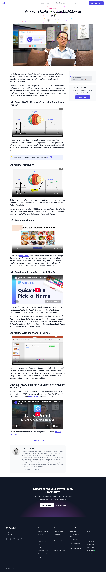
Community (73, 531)
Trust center (90, 554)
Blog (55, 537)
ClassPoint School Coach (76, 540)
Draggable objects (43, 557)
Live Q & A (41, 544)
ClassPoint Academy (75, 548)
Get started (57, 534)
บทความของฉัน (33, 397)
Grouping (41, 547)
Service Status (90, 550)
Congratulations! (76, 77)
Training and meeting (59, 550)
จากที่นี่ (49, 157)
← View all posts (38, 440)
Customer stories (58, 540)
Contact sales (61, 505)
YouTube (56, 544)
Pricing (88, 534)
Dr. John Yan (30, 449)
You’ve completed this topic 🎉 (79, 79)
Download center (58, 531)
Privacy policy (90, 541)
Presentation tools (42, 538)
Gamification (41, 534)
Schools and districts (59, 547)
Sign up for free (47, 505)
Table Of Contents (75, 73)
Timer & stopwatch (43, 550)
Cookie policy (90, 547)
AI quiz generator (42, 541)
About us (89, 531)
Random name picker (43, 554)
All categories (21, 3)
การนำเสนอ (73, 3)
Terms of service (91, 544)
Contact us (89, 538)
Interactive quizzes (43, 531)
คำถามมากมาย (24, 256)
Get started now (96, 3)
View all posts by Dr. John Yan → (31, 469)
